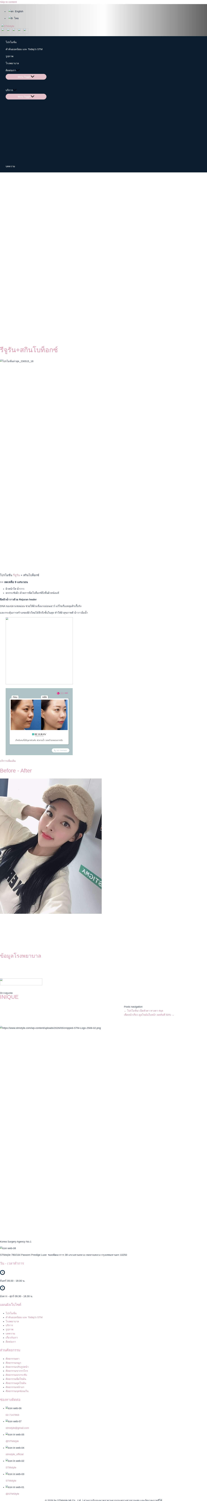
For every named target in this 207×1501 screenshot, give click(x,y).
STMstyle (11, 1467)
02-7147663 (12, 1414)
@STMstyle (12, 1441)
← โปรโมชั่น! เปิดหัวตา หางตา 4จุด (143, 1010)
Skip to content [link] (8, 2)
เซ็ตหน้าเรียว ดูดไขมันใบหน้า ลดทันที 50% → (149, 1014)
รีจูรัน (16, 575)
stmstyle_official (15, 1454)
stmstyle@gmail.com (17, 1428)
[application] (18, 70)
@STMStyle (12, 1493)
